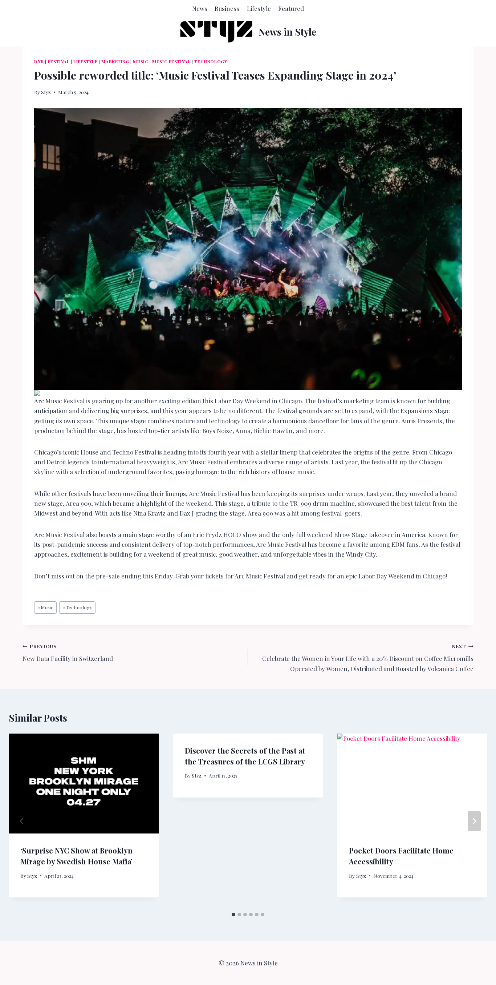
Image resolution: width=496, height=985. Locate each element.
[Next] (474, 821)
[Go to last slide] (21, 821)
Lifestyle (259, 8)
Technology (210, 61)
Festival (59, 61)
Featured (291, 8)
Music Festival (171, 61)
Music (140, 61)
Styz (46, 92)
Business (227, 8)
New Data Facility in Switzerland (68, 653)
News (199, 8)
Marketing (115, 61)
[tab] (233, 914)
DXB (39, 61)
